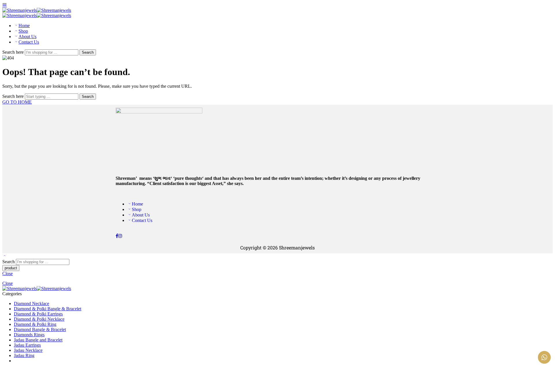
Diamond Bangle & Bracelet (40, 329)
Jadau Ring (24, 355)
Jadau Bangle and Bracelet (38, 339)
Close (7, 273)
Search (88, 52)
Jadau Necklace (28, 350)
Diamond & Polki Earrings (38, 313)
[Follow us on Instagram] (120, 235)
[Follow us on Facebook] (117, 235)
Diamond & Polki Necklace (39, 319)
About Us (27, 36)
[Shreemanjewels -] (36, 10)
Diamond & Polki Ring (35, 324)
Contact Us (28, 42)
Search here (13, 52)
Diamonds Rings (29, 334)
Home (24, 25)
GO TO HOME (17, 102)
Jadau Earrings (27, 345)
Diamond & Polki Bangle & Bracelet (47, 308)
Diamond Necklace (31, 303)
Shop (23, 31)
